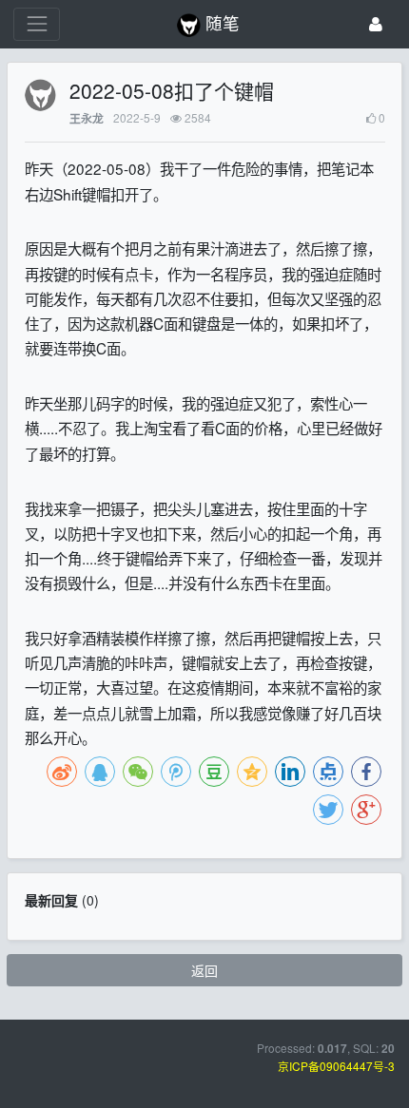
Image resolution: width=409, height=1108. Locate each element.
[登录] (375, 24)
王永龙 (86, 118)
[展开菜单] (36, 24)
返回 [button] (204, 970)
